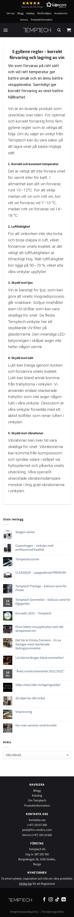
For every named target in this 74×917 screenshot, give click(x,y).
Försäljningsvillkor (53, 912)
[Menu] (5, 30)
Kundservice (60, 13)
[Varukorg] (69, 30)
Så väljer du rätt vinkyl (30, 698)
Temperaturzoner (27, 559)
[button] (36, 4)
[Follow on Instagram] (51, 899)
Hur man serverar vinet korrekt (36, 725)
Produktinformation (41, 19)
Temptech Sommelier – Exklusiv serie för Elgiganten (42, 602)
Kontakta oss (37, 820)
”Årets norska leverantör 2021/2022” (40, 671)
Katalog (30, 13)
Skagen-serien (25, 532)
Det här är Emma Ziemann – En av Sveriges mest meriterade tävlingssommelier (38, 644)
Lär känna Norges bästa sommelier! (39, 658)
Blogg (20, 13)
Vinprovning (23, 712)
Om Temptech (37, 800)
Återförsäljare (44, 13)
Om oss (11, 13)
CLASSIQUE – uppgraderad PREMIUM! (40, 572)
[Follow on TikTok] (57, 899)
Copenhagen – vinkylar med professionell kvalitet (34, 547)
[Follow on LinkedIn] (63, 899)
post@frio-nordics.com (37, 830)
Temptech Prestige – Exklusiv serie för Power (41, 588)
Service (24, 19)
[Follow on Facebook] (44, 899)
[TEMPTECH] (37, 30)
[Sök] (59, 30)
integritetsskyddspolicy (24, 912)
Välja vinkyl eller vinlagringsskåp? (38, 685)
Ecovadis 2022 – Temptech (33, 613)
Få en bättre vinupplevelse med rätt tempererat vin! (39, 629)
